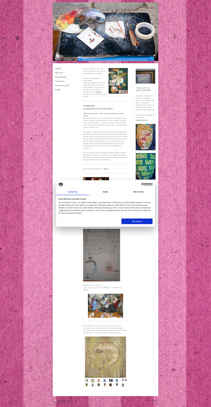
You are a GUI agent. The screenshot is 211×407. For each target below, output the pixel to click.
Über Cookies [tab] (138, 192)
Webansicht (152, 400)
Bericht (106, 169)
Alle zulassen (137, 221)
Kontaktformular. (141, 120)
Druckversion (61, 400)
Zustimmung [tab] (72, 192)
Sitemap (69, 400)
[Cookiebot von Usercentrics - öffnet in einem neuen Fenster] (143, 184)
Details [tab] (105, 192)
